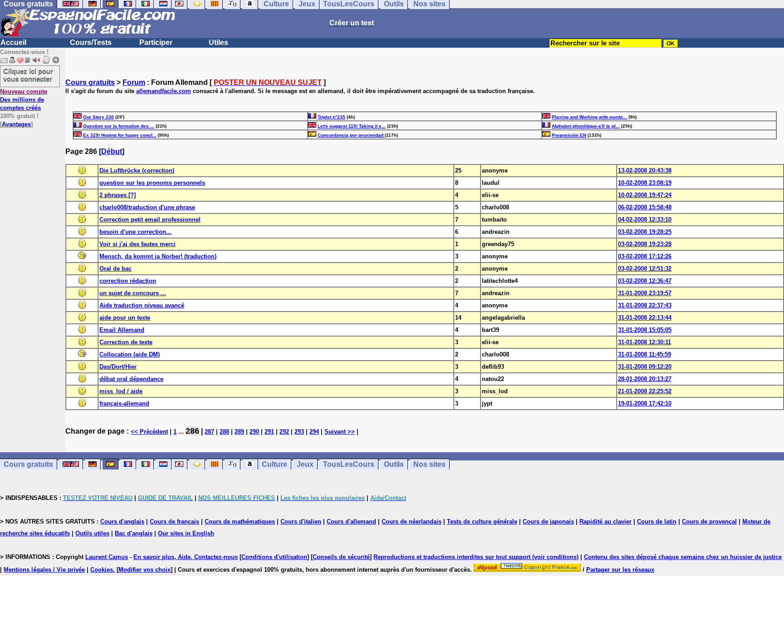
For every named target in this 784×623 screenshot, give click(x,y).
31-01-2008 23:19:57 (644, 293)
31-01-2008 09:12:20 (644, 366)
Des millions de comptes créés (23, 99)
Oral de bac (115, 268)
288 (224, 431)
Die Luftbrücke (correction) (136, 170)
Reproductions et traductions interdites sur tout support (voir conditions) (475, 557)
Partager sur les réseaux (620, 569)
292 (284, 431)
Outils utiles (92, 533)
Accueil (13, 42)
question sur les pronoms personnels (152, 182)
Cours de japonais (548, 521)
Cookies (101, 569)
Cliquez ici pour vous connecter (28, 75)
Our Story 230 (98, 116)
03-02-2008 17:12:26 (644, 256)
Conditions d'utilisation (274, 557)
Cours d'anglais (122, 521)
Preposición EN (569, 135)
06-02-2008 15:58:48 (644, 207)
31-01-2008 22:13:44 (644, 317)
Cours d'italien (300, 521)
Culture (274, 464)
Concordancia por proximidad (351, 135)
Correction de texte (125, 342)
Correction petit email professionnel (150, 219)
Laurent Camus (106, 557)
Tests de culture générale (482, 521)
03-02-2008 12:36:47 (644, 280)
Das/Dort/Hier (118, 366)
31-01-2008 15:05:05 (644, 329)
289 (239, 431)
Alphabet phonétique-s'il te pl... (586, 126)
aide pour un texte (124, 317)
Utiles (218, 42)
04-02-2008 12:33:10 (644, 219)
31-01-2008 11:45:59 (644, 354)
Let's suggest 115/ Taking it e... (352, 126)
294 (314, 431)
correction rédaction (127, 280)
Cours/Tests (91, 42)
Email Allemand (121, 329)
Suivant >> (339, 431)
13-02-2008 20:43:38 (644, 170)
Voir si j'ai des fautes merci (137, 244)
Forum (133, 82)
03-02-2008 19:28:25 (644, 231)
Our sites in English (186, 533)
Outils (394, 464)
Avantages (16, 124)
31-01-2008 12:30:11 (644, 342)
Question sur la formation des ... (118, 126)
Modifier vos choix (144, 569)
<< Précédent (149, 431)
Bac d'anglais (133, 533)
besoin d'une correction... (135, 231)
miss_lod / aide (120, 391)
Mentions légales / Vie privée (44, 569)
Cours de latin (656, 521)
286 (192, 430)
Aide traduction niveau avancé (141, 305)
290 (254, 431)
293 (299, 431)
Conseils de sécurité (341, 557)
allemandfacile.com (163, 91)
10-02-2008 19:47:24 (644, 195)
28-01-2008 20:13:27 (644, 379)
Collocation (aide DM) (129, 354)
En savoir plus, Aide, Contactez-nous (185, 557)
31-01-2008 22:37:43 (644, 305)
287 (209, 431)
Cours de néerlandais (411, 521)
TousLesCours (348, 464)
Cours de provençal (709, 521)
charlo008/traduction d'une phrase (147, 207)
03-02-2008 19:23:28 (644, 244)
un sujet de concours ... (132, 293)
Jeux (305, 464)
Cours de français (174, 521)
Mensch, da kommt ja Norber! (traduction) (157, 256)
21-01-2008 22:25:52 (644, 391)
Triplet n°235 (331, 116)
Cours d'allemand (351, 521)
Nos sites (429, 464)
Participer (155, 42)
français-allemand (124, 403)
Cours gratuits (90, 82)
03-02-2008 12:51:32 (644, 268)
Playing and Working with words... (589, 116)
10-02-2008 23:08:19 (644, 182)
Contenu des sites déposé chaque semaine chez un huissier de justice (683, 557)
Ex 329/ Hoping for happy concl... (120, 135)
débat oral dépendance (131, 379)
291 (269, 431)
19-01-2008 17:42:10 (644, 403)
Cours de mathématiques (240, 521)
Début (111, 151)
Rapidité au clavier (605, 521)
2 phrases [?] (117, 195)
